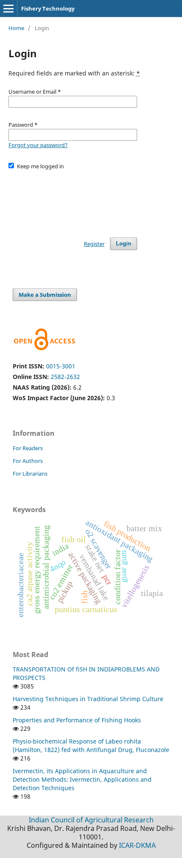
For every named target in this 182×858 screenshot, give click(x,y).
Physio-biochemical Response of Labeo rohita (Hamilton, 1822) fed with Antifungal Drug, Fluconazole (91, 745)
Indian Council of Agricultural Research (91, 820)
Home (16, 28)
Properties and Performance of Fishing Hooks (77, 720)
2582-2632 (65, 377)
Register (94, 244)
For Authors (28, 461)
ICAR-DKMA (137, 845)
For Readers (28, 448)
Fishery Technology (47, 8)
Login (123, 243)
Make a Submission (45, 294)
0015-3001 (60, 366)
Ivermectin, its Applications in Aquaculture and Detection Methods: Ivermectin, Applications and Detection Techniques (82, 779)
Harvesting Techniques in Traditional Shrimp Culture (88, 699)
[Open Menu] (8, 8)
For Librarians (30, 473)
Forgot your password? (38, 145)
